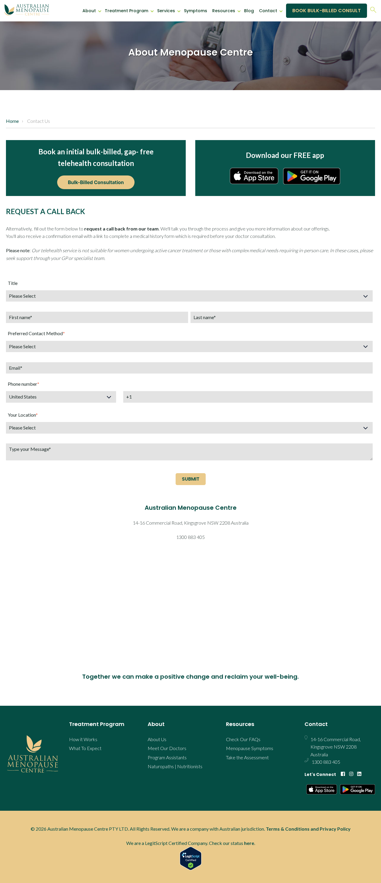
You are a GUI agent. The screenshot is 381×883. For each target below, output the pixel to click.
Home (12, 121)
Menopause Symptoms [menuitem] (249, 748)
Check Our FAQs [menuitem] (243, 739)
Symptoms (195, 11)
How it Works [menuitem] (83, 739)
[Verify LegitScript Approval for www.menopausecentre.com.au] (190, 858)
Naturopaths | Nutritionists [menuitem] (175, 766)
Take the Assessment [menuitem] (247, 757)
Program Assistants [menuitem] (167, 757)
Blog (249, 11)
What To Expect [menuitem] (85, 748)
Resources (223, 11)
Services (166, 11)
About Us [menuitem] (157, 739)
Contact (268, 11)
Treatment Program (126, 11)
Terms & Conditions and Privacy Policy (308, 829)
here (249, 843)
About (89, 11)
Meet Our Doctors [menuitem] (167, 748)
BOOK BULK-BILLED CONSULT (326, 10)
